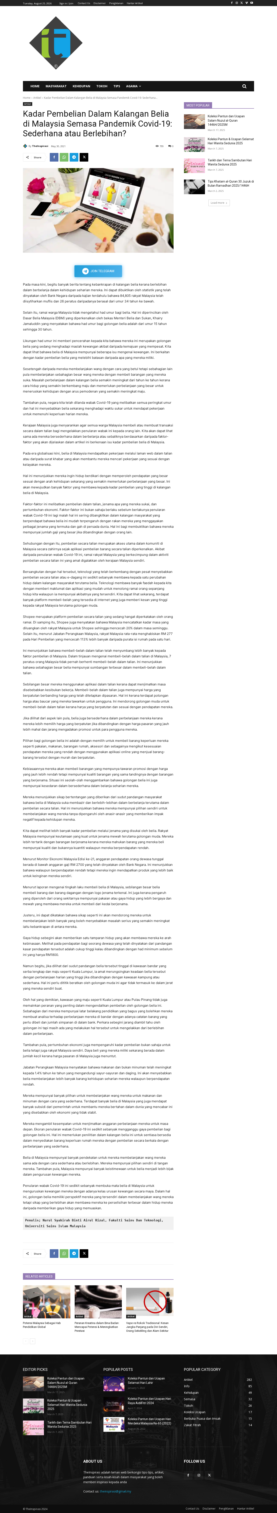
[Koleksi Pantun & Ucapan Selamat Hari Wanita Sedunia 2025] (194, 144)
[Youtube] (251, 3)
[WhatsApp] (64, 157)
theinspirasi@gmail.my (115, 1491)
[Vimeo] (246, 3)
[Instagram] (236, 3)
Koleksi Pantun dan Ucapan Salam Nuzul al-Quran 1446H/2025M (226, 120)
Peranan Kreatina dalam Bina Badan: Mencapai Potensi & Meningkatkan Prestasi (97, 1326)
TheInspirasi (40, 146)
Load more (217, 203)
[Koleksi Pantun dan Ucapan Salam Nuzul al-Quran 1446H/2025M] (194, 121)
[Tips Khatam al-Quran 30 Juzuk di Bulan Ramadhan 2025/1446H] (194, 187)
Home (27, 98)
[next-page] (32, 1341)
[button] (244, 86)
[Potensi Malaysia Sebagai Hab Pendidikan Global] (46, 1301)
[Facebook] (231, 3)
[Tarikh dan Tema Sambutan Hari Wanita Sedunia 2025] (194, 165)
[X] (241, 3)
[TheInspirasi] (26, 146)
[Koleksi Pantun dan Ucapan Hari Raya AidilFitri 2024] (113, 1404)
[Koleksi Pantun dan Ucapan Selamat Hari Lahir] (113, 1383)
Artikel (37, 98)
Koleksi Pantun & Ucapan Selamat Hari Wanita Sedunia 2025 (67, 1405)
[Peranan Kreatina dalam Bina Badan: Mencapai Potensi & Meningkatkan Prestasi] (98, 1301)
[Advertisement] (177, 43)
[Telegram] (74, 157)
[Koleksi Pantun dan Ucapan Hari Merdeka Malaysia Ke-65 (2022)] (113, 1424)
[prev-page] (25, 1341)
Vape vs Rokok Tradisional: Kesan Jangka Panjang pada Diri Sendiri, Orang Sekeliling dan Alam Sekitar (147, 1326)
